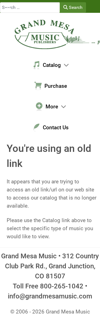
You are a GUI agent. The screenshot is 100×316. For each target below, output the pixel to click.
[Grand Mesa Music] (50, 34)
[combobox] (30, 7)
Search (75, 7)
